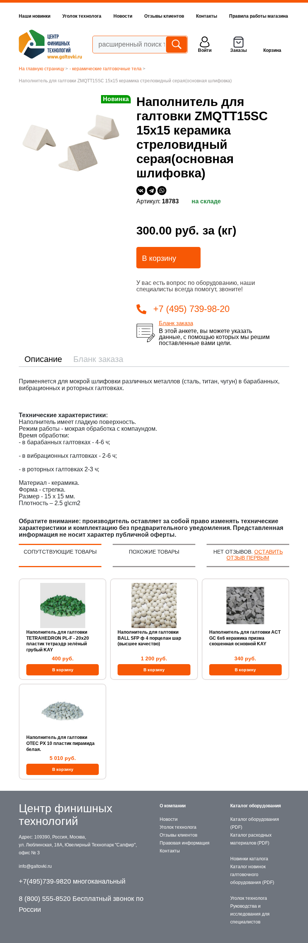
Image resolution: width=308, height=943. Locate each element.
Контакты (206, 16)
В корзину (159, 258)
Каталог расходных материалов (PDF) (251, 839)
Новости (122, 16)
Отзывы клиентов (164, 16)
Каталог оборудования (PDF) (254, 823)
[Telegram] (151, 190)
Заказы (238, 50)
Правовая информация (185, 843)
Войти (204, 50)
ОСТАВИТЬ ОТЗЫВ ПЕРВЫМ (254, 555)
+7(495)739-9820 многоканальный (72, 881)
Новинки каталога (249, 858)
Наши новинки (34, 16)
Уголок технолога (81, 16)
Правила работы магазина (258, 16)
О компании (173, 805)
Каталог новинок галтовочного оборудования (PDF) (252, 874)
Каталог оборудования (255, 805)
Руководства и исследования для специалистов (250, 914)
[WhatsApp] (161, 190)
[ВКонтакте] (140, 190)
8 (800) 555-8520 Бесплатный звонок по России (81, 904)
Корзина (272, 50)
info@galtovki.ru (35, 866)
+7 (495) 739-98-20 (191, 309)
